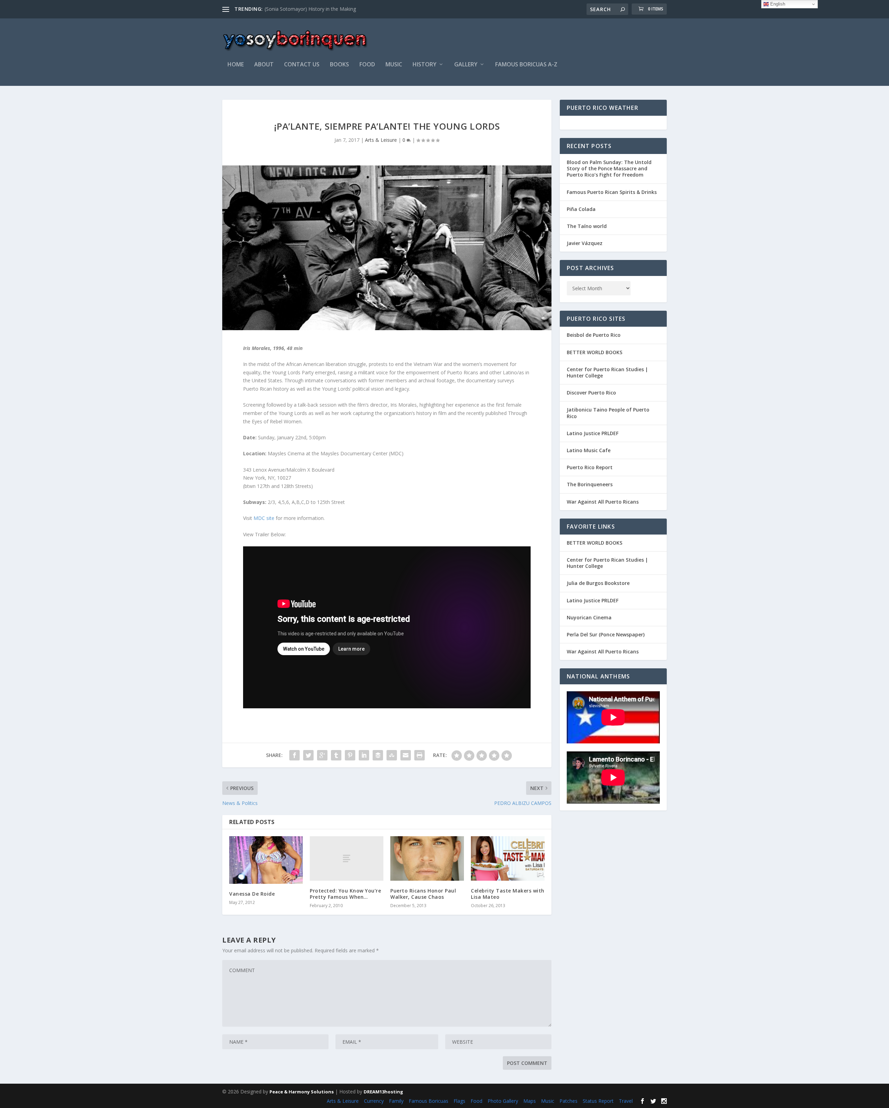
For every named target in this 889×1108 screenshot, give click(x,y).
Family (396, 1101)
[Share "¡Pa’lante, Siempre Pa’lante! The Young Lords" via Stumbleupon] (392, 755)
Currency (374, 1101)
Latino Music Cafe (588, 450)
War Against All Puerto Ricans (603, 501)
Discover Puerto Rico (591, 392)
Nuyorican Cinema (589, 617)
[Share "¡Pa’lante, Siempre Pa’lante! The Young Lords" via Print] (419, 755)
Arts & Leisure (381, 140)
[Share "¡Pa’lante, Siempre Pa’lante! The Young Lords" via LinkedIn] (364, 755)
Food (367, 65)
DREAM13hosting (383, 1092)
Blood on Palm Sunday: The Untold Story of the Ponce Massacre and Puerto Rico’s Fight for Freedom (609, 168)
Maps (529, 1101)
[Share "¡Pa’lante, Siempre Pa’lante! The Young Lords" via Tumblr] (336, 755)
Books (339, 65)
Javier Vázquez (585, 243)
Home (235, 65)
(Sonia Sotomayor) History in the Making (310, 9)
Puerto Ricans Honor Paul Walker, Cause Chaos (423, 893)
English (777, 4)
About (264, 65)
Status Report (598, 1101)
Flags (459, 1101)
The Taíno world (587, 226)
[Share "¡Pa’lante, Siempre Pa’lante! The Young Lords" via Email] (406, 755)
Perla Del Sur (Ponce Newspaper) (606, 634)
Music (547, 1101)
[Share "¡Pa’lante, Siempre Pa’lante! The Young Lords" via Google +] (322, 755)
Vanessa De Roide (252, 893)
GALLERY (465, 65)
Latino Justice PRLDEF (592, 433)
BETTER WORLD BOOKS (594, 352)
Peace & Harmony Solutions (301, 1092)
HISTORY (425, 65)
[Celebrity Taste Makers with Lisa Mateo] (508, 858)
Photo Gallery (503, 1101)
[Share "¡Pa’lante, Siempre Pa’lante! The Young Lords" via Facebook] (294, 755)
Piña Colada (581, 209)
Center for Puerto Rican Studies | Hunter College (607, 372)
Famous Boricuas (428, 1101)
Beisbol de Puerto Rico (594, 335)
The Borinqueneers (590, 484)
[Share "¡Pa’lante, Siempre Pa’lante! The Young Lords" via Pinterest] (350, 755)
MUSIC (393, 65)
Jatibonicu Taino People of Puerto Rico (608, 412)
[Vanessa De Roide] (266, 860)
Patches (568, 1101)
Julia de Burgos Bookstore (598, 583)
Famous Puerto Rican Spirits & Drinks (612, 192)
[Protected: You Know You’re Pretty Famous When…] (346, 858)
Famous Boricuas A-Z (526, 65)
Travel (626, 1101)
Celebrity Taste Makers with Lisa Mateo (508, 893)
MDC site (264, 518)
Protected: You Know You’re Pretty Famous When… (345, 893)
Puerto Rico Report (590, 467)
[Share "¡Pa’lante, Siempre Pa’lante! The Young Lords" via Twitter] (308, 755)
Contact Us (301, 65)
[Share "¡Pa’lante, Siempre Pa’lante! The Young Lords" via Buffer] (378, 755)
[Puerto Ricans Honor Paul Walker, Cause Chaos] (427, 858)
